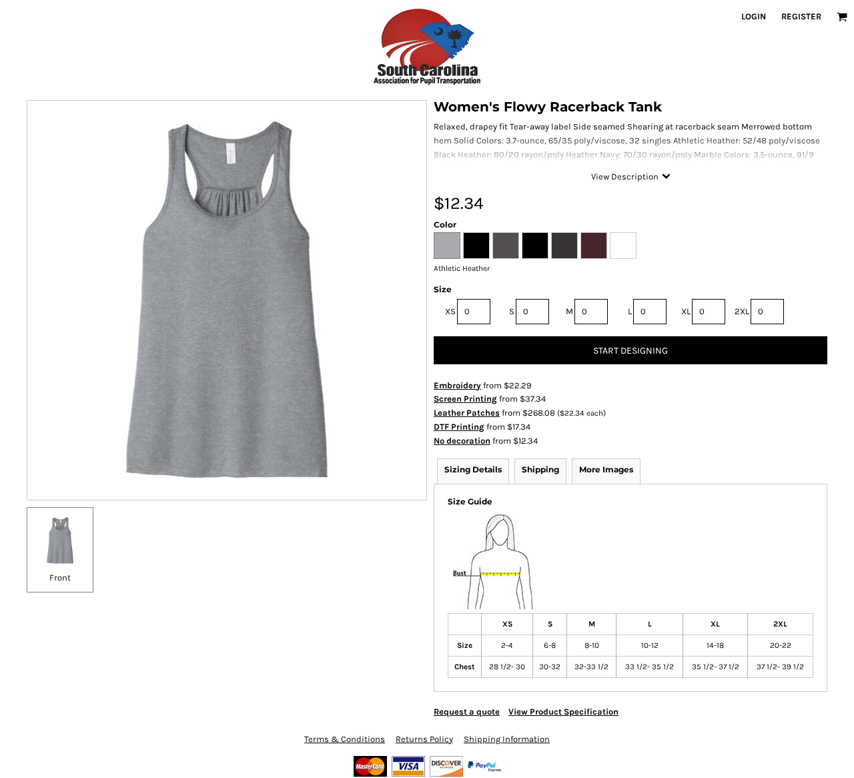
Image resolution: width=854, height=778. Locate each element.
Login (753, 16)
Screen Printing (465, 399)
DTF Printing (459, 427)
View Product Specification (563, 712)
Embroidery (457, 385)
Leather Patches (467, 413)
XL (686, 311)
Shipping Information (507, 739)
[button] (842, 16)
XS (450, 311)
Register (801, 16)
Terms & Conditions (344, 739)
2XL (742, 311)
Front (60, 577)
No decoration (462, 441)
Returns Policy (424, 739)
